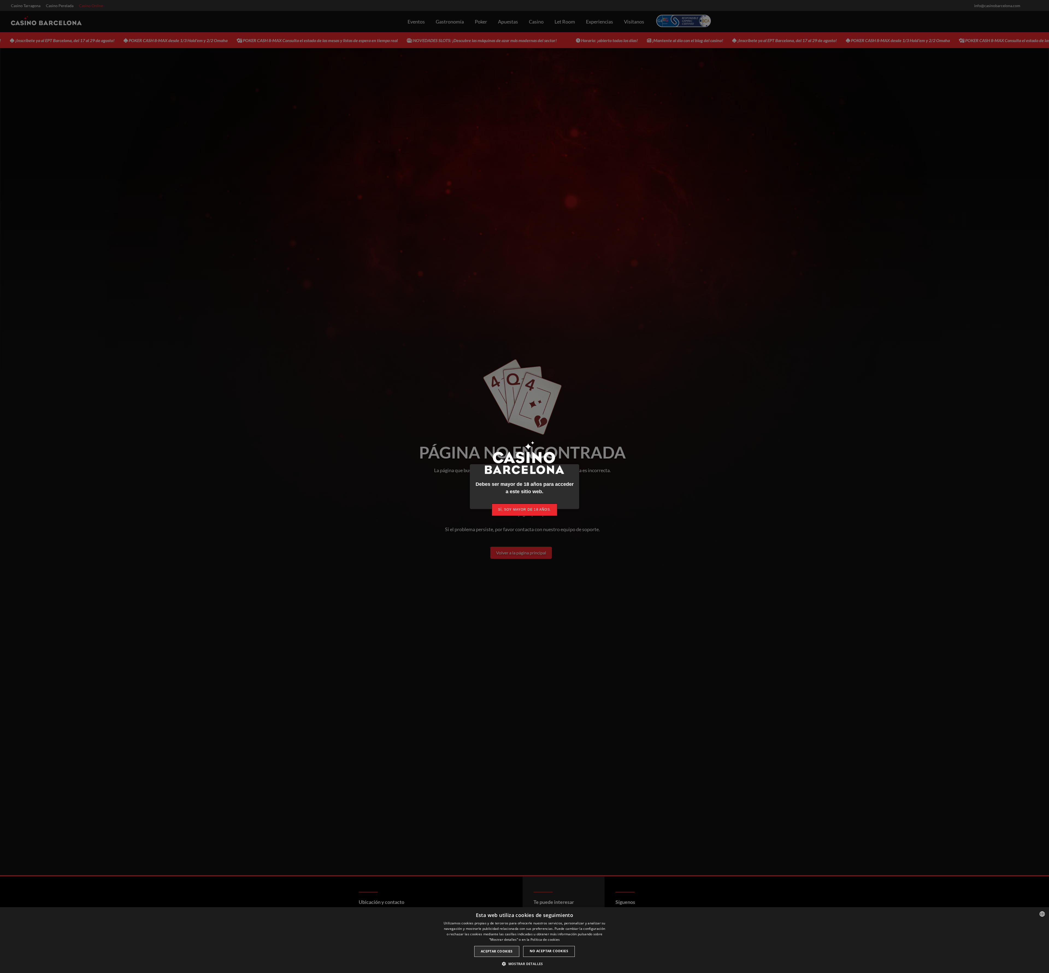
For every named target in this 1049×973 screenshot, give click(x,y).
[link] (524, 510)
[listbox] (1042, 914)
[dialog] (524, 940)
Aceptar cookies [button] (497, 951)
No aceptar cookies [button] (549, 951)
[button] (524, 963)
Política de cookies (545, 939)
